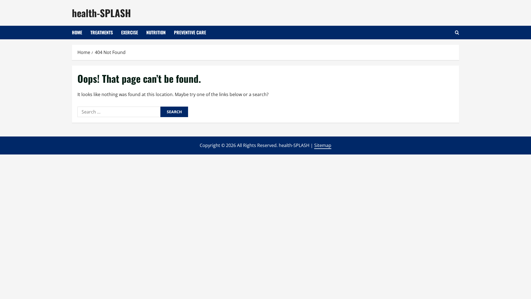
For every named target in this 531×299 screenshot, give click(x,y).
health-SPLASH (101, 13)
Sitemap (322, 145)
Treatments (101, 32)
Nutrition (156, 32)
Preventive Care (190, 32)
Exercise (129, 32)
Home (77, 32)
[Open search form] (457, 32)
